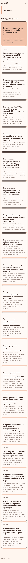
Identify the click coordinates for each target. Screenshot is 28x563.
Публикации (24, 3)
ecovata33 (4, 3)
